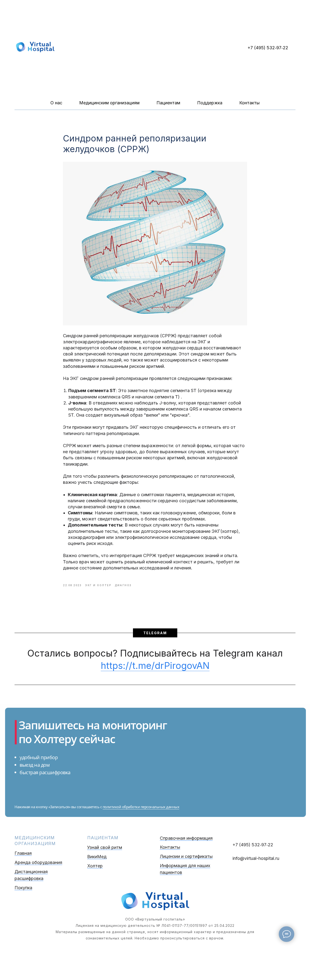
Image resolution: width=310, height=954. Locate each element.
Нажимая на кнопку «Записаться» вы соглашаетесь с (59, 806)
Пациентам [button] (168, 102)
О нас (56, 102)
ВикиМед (97, 856)
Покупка (23, 887)
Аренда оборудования (38, 862)
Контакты (249, 102)
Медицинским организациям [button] (109, 102)
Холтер (95, 865)
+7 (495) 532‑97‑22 (268, 47)
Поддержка (209, 102)
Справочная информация (186, 838)
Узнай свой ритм (104, 847)
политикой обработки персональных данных (141, 806)
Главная (23, 853)
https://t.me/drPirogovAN (155, 665)
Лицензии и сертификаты (186, 856)
